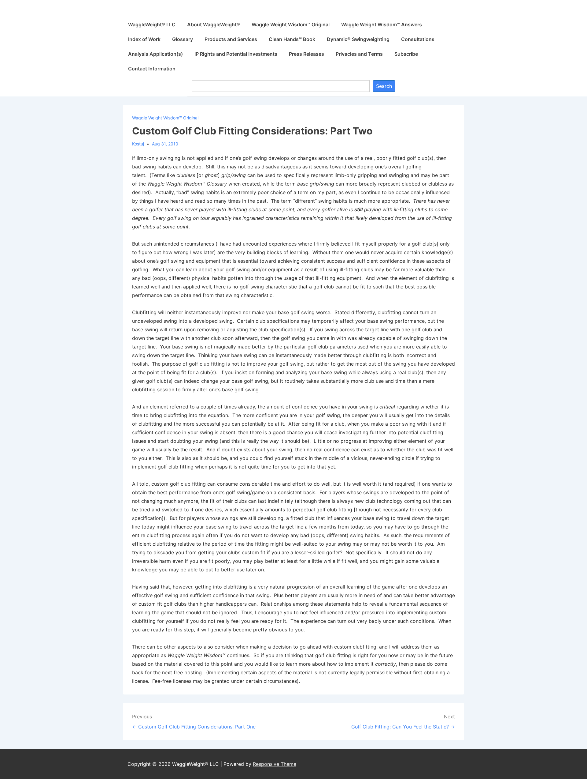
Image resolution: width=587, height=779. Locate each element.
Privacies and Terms (359, 54)
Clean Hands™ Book (292, 39)
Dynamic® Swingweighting (358, 39)
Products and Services (231, 39)
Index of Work (144, 39)
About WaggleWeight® (213, 24)
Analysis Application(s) (155, 54)
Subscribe (406, 54)
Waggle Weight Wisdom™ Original (291, 24)
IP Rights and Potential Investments (235, 54)
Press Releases (306, 54)
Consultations (417, 39)
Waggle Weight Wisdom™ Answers (381, 24)
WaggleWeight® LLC (151, 24)
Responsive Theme (274, 764)
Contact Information (151, 69)
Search (384, 86)
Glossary (182, 39)
